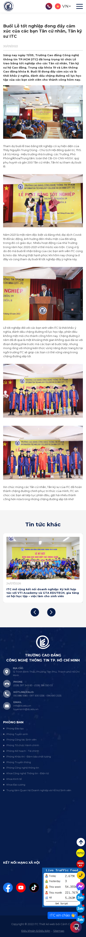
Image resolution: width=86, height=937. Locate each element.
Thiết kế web (47, 924)
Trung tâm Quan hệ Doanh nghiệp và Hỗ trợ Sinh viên (38, 790)
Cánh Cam (67, 924)
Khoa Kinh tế (14, 779)
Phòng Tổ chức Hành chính (22, 745)
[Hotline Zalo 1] (80, 897)
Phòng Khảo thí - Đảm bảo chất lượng (28, 756)
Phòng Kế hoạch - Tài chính (22, 750)
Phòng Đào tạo (15, 728)
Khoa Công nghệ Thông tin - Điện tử (27, 773)
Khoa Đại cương (15, 784)
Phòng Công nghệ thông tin (22, 767)
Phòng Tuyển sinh (17, 734)
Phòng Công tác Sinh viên (21, 739)
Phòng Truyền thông (18, 762)
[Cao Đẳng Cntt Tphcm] (80, 919)
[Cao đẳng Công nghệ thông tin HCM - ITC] (80, 908)
